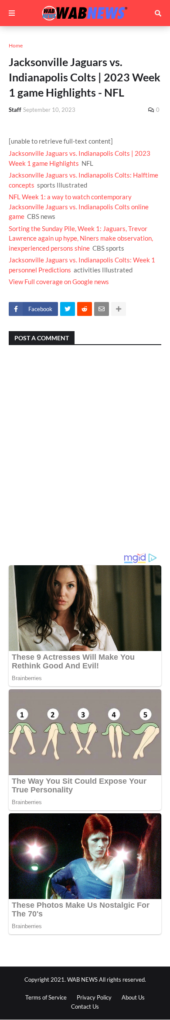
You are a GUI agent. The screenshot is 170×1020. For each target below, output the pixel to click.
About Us (133, 997)
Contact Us (85, 1006)
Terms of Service (46, 997)
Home (16, 45)
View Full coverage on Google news (59, 281)
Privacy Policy (94, 997)
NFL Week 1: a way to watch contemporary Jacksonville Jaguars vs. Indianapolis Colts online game (79, 206)
